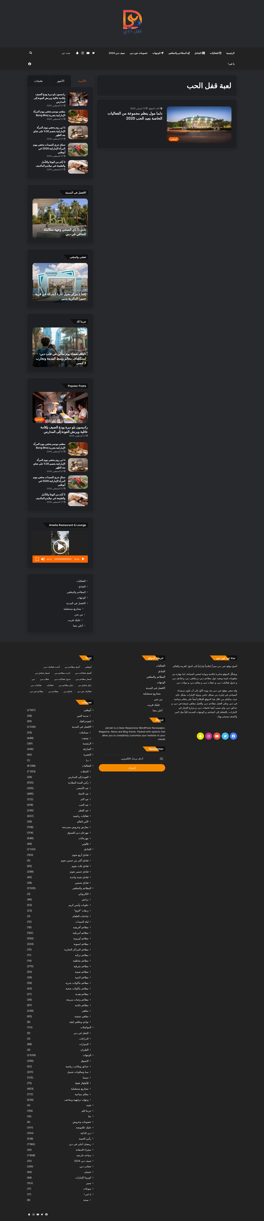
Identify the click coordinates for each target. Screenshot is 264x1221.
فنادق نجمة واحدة (79, 877)
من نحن (79, 614)
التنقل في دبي (81, 1032)
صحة (86, 1199)
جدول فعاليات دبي (62, 679)
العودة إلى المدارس (78, 776)
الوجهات (156, 53)
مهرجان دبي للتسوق (78, 832)
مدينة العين (83, 715)
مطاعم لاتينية (82, 977)
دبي (33, 679)
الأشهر (60, 81)
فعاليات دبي (36, 685)
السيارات (84, 1044)
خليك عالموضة (83, 1127)
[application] (60, 547)
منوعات (87, 1188)
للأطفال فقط (82, 1083)
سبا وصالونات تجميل (78, 1071)
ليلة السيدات (82, 921)
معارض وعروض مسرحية (75, 827)
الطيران (84, 1049)
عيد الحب (84, 804)
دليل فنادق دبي (84, 685)
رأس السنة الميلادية (78, 782)
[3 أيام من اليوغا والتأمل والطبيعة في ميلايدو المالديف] (78, 167)
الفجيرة (87, 754)
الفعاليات (214, 53)
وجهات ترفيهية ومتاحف (76, 1099)
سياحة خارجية (84, 1155)
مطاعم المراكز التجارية (76, 949)
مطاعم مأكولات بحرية (77, 982)
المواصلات (85, 1027)
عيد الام (85, 799)
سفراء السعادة (83, 1149)
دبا (87, 760)
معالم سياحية (82, 1094)
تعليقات (38, 81)
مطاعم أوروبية (81, 938)
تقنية (88, 1105)
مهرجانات (83, 838)
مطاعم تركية (82, 955)
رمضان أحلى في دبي (80, 1144)
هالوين (85, 843)
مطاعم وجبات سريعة (77, 999)
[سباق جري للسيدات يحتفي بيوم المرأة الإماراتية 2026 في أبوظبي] (78, 149)
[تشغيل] (83, 559)
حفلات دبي (44, 679)
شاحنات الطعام (81, 916)
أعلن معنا (78, 625)
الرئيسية (230, 53)
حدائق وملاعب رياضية (77, 1066)
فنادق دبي (67, 691)
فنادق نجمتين (82, 882)
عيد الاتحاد (83, 793)
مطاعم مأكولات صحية (77, 988)
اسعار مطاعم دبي (83, 679)
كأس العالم (83, 821)
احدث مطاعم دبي (62, 673)
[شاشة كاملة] (37, 559)
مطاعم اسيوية (81, 943)
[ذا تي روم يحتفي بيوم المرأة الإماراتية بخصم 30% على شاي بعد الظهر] (78, 132)
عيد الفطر (83, 810)
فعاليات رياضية (81, 815)
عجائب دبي (85, 1166)
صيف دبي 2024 (117, 53)
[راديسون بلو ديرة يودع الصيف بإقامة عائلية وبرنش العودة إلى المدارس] (78, 99)
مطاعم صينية (82, 971)
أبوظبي (88, 667)
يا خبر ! (231, 63)
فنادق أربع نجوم (80, 854)
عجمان (87, 1172)
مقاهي (85, 1010)
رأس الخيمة (85, 1138)
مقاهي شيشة (82, 1016)
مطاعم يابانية (82, 1005)
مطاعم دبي (53, 691)
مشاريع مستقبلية (72, 608)
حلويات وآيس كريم (79, 904)
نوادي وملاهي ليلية (79, 1021)
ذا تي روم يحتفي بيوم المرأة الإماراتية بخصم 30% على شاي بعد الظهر (49, 131)
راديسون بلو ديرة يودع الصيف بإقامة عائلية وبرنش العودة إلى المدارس (49, 98)
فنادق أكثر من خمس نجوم (75, 860)
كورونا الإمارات (83, 1177)
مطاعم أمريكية (81, 932)
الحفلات (84, 771)
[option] (60, 218)
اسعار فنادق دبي (42, 673)
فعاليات (50, 685)
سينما (86, 1077)
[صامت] (43, 559)
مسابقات (84, 732)
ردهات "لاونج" (81, 910)
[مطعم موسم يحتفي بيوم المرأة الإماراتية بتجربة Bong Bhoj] (78, 116)
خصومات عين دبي (138, 53)
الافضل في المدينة (76, 603)
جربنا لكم (86, 1110)
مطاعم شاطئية (81, 960)
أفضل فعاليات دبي (83, 673)
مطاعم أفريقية (81, 927)
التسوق (85, 1060)
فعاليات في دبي (84, 691)
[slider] (63, 559)
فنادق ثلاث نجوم (80, 866)
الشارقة (87, 749)
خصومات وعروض (82, 1121)
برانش (85, 899)
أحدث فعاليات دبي (51, 667)
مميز (88, 1183)
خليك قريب (74, 620)
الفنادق (198, 53)
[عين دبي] (132, 23)
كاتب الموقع (154, 108)
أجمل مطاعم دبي (72, 667)
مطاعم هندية (82, 994)
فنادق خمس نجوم (79, 871)
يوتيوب (85, 737)
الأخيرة (82, 81)
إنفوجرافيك (85, 721)
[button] (60, 547)
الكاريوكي (83, 893)
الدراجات (84, 1038)
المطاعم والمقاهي (177, 53)
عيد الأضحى (82, 788)
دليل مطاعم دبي (66, 685)
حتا (89, 1116)
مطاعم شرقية (81, 966)
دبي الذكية (85, 1133)
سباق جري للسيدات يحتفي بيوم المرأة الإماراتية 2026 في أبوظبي (49, 148)
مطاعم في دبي (36, 691)
